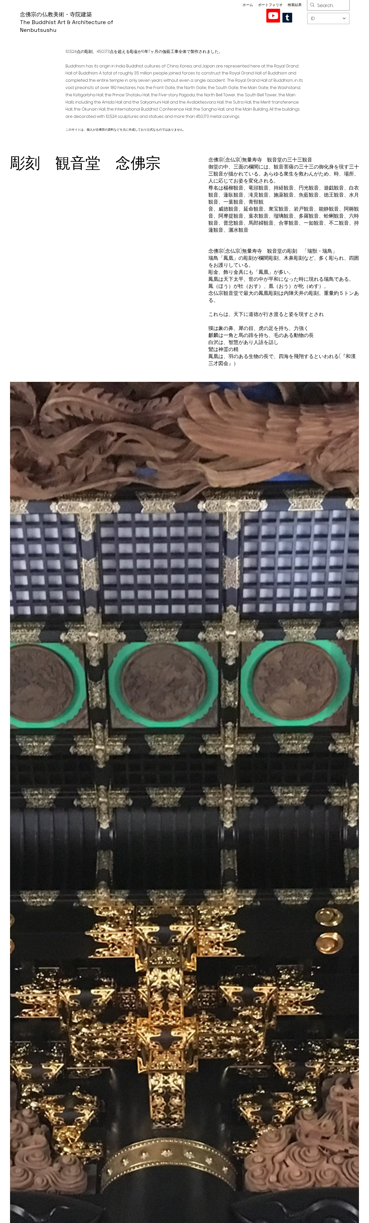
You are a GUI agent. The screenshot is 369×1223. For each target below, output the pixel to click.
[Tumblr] (287, 18)
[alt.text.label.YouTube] (273, 16)
